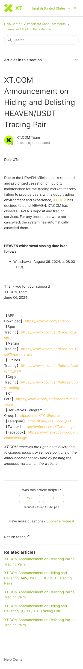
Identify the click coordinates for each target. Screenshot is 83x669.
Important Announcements (46, 24)
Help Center (13, 24)
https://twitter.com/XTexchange (49, 426)
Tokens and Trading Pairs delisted (28, 29)
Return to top (15, 537)
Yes (29, 498)
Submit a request (60, 521)
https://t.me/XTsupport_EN (49, 421)
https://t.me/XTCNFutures (40, 415)
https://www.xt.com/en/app (47, 321)
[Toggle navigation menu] (75, 8)
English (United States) (50, 8)
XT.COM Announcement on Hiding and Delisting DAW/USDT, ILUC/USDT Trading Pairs (38, 578)
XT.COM (59, 200)
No (53, 498)
